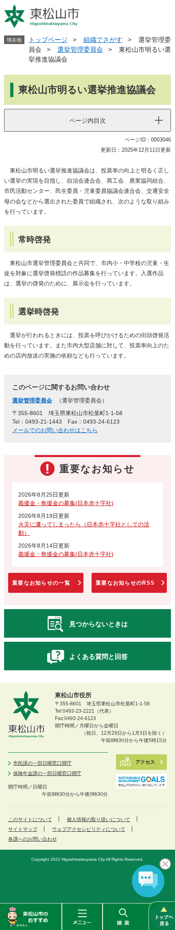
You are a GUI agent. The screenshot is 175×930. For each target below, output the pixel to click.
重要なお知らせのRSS (125, 583)
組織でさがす (102, 39)
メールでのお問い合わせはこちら (55, 430)
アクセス (145, 762)
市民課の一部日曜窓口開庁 (42, 763)
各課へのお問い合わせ (32, 839)
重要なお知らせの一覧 (41, 583)
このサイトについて (30, 819)
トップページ (48, 39)
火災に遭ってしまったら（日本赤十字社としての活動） (83, 528)
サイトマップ (22, 829)
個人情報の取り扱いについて (98, 819)
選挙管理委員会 (80, 49)
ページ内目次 (87, 120)
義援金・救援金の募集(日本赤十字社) (66, 503)
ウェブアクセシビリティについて (88, 829)
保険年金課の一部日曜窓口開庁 (47, 773)
